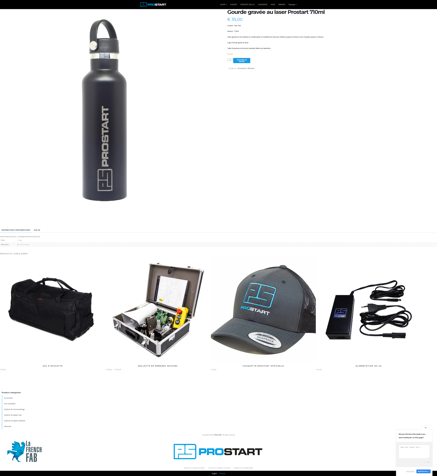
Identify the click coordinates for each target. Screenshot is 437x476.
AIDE (273, 5)
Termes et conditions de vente (219, 468)
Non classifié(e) (9, 404)
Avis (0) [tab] (37, 230)
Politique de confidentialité (243, 468)
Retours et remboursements (194, 468)
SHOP (223, 5)
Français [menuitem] (222, 473)
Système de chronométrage (14, 409)
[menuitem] (292, 4)
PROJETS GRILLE (247, 5)
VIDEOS (233, 5)
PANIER (281, 5)
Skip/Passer (410, 471)
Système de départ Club (13, 415)
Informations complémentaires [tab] (16, 230)
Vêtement (250, 68)
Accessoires (242, 68)
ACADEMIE (262, 5)
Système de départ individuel (14, 421)
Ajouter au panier (242, 60)
